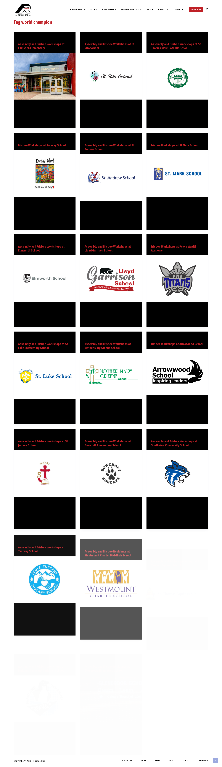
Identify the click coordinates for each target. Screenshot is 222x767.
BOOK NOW (196, 9)
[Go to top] (215, 760)
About (161, 9)
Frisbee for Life (130, 9)
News (150, 9)
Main (20, 38)
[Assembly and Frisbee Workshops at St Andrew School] (111, 177)
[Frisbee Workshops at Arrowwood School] (177, 372)
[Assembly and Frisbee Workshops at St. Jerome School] (45, 473)
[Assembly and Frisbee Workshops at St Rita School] (111, 76)
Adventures (109, 9)
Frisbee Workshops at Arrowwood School (177, 344)
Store (93, 9)
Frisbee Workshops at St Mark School (174, 145)
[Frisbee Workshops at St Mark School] (177, 173)
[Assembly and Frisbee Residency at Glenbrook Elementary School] (111, 684)
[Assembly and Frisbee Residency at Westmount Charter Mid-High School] (111, 578)
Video (35, 38)
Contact (178, 9)
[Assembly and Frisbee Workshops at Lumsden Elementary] (45, 76)
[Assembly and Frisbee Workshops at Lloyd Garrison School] (111, 278)
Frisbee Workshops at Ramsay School (42, 145)
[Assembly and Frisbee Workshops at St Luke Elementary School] (45, 376)
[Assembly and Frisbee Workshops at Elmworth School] (45, 278)
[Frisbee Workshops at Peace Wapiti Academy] (177, 278)
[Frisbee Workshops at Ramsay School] (45, 173)
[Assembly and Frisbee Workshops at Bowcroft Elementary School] (111, 473)
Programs (76, 9)
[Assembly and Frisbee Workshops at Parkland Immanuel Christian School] (45, 683)
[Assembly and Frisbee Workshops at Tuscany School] (45, 578)
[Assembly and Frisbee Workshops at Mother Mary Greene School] (111, 376)
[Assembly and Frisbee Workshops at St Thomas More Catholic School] (177, 76)
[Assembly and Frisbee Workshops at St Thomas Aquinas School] (177, 578)
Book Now (203, 761)
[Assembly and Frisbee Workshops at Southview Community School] (177, 473)
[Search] (207, 9)
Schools (27, 38)
